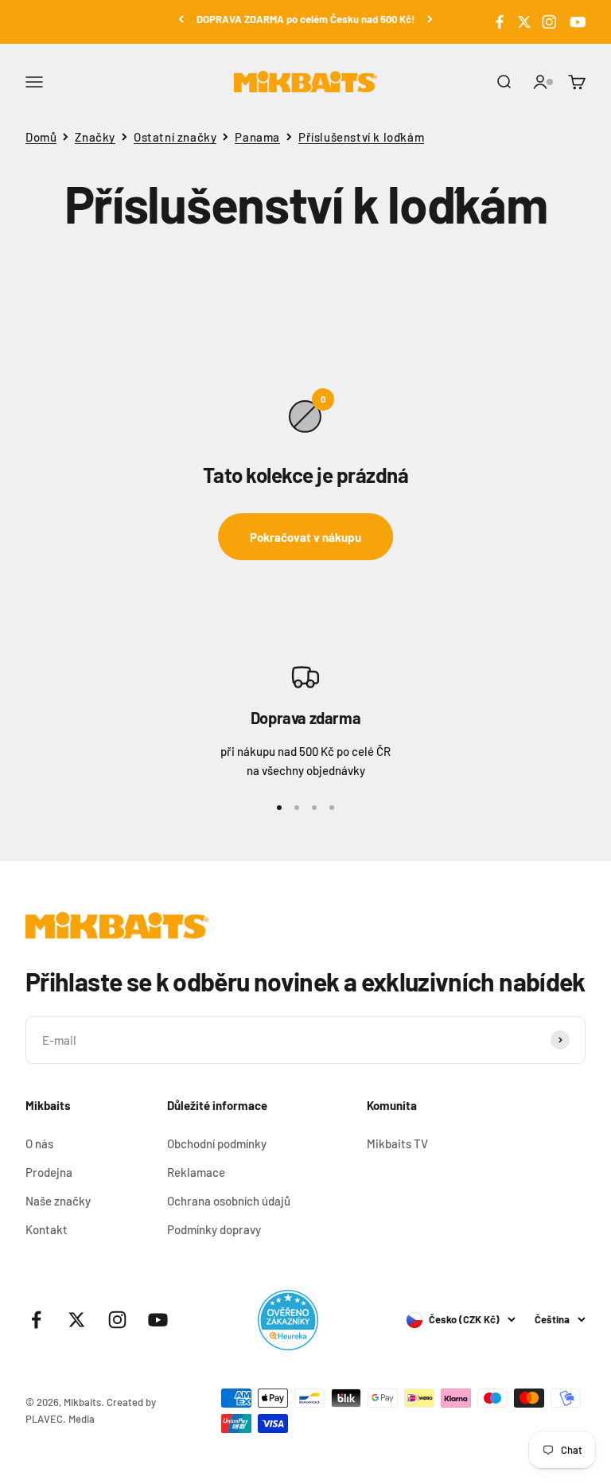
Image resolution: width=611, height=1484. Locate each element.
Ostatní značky (175, 137)
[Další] (430, 19)
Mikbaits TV (397, 1143)
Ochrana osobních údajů (228, 1201)
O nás (39, 1143)
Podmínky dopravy (214, 1229)
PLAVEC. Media (60, 1418)
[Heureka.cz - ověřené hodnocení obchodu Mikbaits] (288, 1320)
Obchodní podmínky (217, 1143)
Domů (40, 137)
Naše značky (58, 1201)
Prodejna (48, 1172)
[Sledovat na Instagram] (549, 22)
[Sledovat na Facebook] (499, 22)
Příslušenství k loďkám (361, 137)
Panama (257, 137)
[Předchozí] (181, 19)
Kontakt (46, 1229)
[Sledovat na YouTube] (575, 22)
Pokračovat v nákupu (305, 537)
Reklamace (196, 1172)
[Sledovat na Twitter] (524, 22)
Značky (95, 137)
